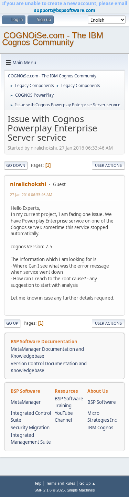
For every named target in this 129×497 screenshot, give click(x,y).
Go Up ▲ (87, 483)
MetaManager (26, 402)
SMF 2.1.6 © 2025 (49, 490)
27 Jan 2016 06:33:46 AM (31, 194)
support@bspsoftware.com (64, 10)
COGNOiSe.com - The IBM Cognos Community (52, 39)
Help (37, 483)
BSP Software (101, 402)
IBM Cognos (100, 427)
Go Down (15, 165)
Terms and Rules (60, 483)
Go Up (12, 323)
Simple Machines (81, 490)
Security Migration (30, 427)
